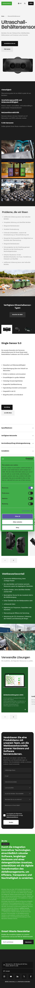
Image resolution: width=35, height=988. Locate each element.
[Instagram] (4, 976)
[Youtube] (11, 976)
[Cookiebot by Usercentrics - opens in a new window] (25, 459)
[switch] (30, 493)
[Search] (25, 3)
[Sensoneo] (6, 3)
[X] (24, 976)
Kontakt (8, 971)
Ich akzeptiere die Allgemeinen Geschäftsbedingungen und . (14, 815)
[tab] (6, 329)
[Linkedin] (17, 976)
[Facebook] (31, 976)
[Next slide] (13, 560)
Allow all (17, 516)
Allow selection (17, 522)
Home (2, 16)
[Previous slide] (5, 560)
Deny (17, 527)
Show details (26, 511)
